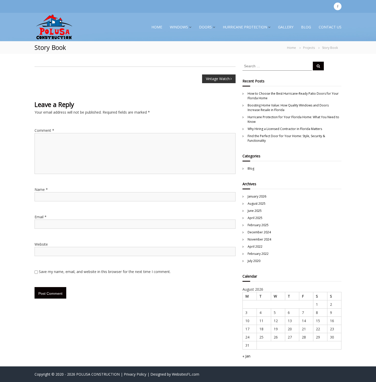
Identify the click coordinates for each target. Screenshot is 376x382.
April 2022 (255, 246)
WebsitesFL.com (185, 374)
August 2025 (257, 203)
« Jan (246, 356)
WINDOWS (179, 27)
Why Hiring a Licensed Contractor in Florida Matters (285, 129)
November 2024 (259, 239)
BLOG (306, 27)
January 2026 (257, 196)
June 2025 (255, 211)
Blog (251, 168)
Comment (44, 130)
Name (41, 189)
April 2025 (255, 218)
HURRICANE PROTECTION (245, 27)
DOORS (205, 27)
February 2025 (258, 225)
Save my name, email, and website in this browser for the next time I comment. (105, 271)
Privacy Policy (135, 374)
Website (41, 244)
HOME (156, 27)
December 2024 (259, 232)
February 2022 (258, 254)
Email (41, 216)
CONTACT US (330, 27)
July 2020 (254, 261)
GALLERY (285, 27)
